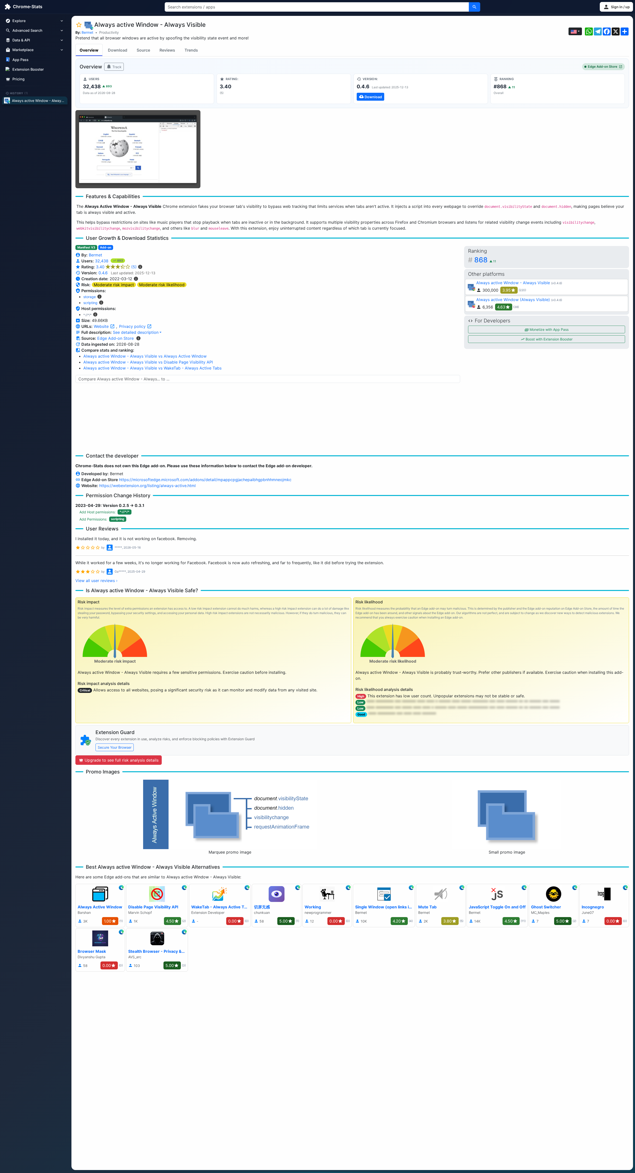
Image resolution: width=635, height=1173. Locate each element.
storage (89, 297)
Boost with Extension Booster (548, 339)
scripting (90, 303)
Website (102, 326)
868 (485, 260)
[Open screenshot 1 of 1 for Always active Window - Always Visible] (137, 149)
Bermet (87, 32)
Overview (89, 50)
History (19, 93)
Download (117, 50)
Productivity (109, 32)
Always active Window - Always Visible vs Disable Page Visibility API (148, 362)
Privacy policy (133, 326)
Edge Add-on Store (602, 66)
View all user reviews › (96, 580)
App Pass (20, 60)
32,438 (102, 260)
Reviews (167, 50)
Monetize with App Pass (549, 329)
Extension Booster (28, 69)
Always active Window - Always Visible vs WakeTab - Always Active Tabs (152, 368)
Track (116, 67)
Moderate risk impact (114, 284)
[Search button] (474, 7)
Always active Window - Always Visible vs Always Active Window (145, 356)
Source (143, 50)
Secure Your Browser (114, 747)
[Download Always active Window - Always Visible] (421, 89)
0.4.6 (103, 272)
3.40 (116, 266)
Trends (191, 50)
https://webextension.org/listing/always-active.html (147, 485)
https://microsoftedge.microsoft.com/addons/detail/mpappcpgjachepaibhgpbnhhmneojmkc (205, 479)
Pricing (18, 79)
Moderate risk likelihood (162, 284)
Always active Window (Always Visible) (513, 299)
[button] (616, 7)
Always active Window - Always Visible (513, 282)
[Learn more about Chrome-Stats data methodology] (138, 338)
